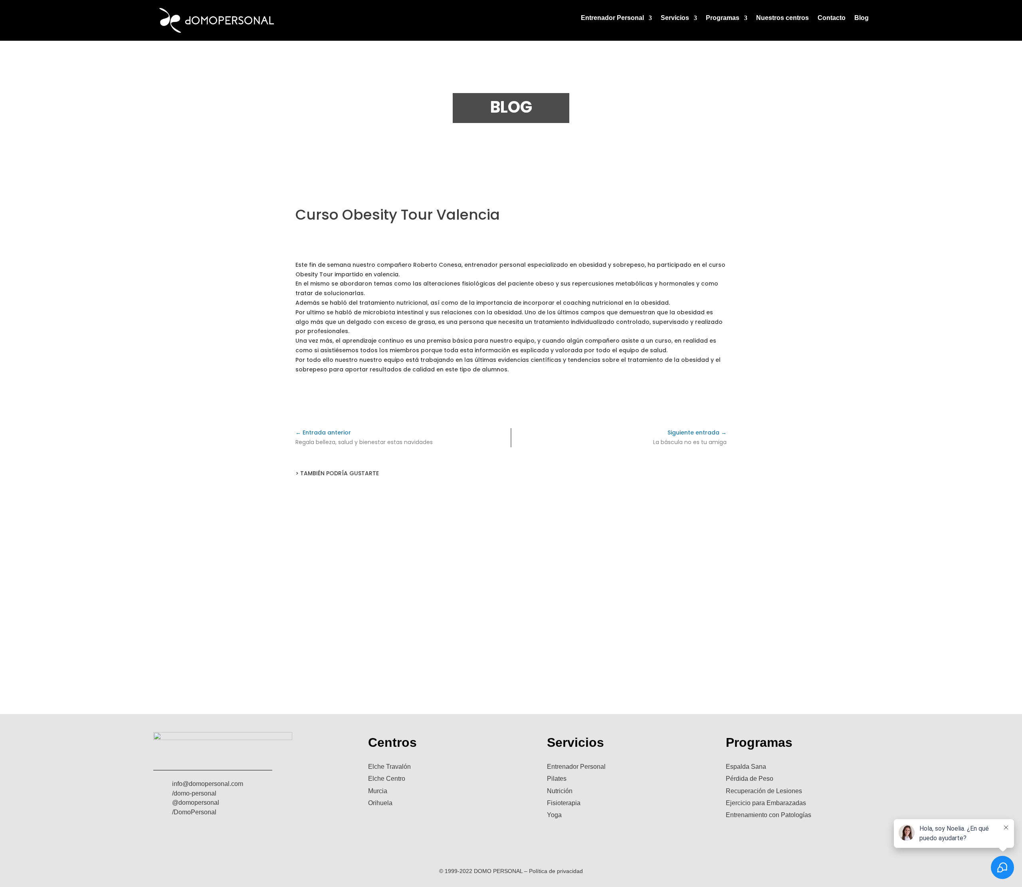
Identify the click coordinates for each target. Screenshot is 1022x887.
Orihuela (380, 803)
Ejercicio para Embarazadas (766, 803)
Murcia (377, 791)
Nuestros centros (782, 18)
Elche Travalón (389, 766)
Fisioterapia (563, 803)
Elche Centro (386, 778)
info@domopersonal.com (207, 783)
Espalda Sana (746, 766)
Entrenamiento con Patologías (768, 815)
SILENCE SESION (511, 642)
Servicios (675, 18)
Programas (722, 18)
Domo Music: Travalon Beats (511, 515)
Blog (861, 18)
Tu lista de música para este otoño (511, 578)
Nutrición (559, 791)
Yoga (554, 815)
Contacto (832, 18)
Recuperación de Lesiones (764, 791)
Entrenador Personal (612, 18)
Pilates (556, 778)
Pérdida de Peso (749, 778)
